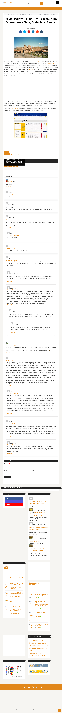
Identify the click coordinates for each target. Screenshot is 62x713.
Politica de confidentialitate (40, 709)
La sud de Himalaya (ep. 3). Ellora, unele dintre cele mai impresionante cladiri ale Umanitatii (38, 514)
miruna (10, 247)
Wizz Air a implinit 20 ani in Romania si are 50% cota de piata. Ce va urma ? (38, 550)
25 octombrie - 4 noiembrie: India (37, 643)
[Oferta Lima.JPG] (31, 137)
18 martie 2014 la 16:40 (16, 326)
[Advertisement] (31, 87)
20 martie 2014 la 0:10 (12, 393)
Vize (6, 567)
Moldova (32, 584)
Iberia (31, 152)
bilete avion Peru (25, 152)
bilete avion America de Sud (15, 152)
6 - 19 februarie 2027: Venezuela (37, 655)
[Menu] (57, 2)
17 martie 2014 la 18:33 (11, 183)
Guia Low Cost (37, 61)
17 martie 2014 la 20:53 (11, 248)
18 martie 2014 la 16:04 (13, 289)
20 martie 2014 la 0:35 (11, 423)
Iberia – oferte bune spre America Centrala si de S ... (14, 163)
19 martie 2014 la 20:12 (11, 360)
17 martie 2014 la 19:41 (11, 206)
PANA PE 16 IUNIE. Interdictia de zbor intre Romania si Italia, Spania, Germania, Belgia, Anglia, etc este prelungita (16, 586)
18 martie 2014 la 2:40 (12, 275)
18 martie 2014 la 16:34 (14, 313)
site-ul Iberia (50, 63)
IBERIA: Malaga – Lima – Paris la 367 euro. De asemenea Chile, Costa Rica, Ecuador (38, 14)
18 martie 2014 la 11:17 (11, 345)
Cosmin (31, 69)
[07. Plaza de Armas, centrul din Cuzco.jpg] (31, 57)
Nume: (5, 470)
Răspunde (8, 186)
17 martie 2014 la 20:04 (13, 235)
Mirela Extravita (12, 344)
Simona (10, 181)
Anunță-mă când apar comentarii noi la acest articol (15, 481)
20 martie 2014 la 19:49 (13, 444)
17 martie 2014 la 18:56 (11, 194)
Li (8, 258)
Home (8, 14)
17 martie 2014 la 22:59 (11, 260)
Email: (33, 470)
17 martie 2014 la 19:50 (11, 219)
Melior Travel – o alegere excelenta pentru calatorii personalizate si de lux (41, 614)
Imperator (14, 160)
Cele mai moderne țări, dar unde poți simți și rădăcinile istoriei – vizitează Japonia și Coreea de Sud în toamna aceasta (41, 604)
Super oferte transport (15, 14)
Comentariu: (7, 463)
